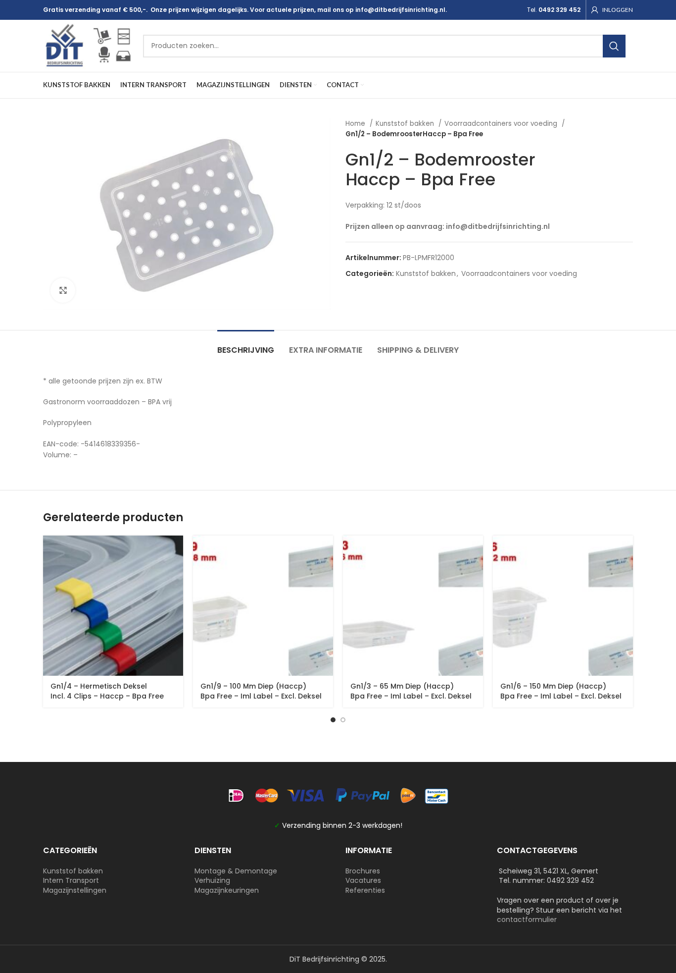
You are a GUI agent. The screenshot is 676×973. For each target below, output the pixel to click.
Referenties (365, 890)
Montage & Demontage (235, 871)
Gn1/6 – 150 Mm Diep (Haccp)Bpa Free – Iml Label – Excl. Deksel (561, 691)
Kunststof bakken (406, 123)
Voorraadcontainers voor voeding (501, 123)
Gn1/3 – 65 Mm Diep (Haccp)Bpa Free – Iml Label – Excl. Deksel (411, 691)
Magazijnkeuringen (226, 890)
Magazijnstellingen (74, 890)
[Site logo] (88, 45)
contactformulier (527, 919)
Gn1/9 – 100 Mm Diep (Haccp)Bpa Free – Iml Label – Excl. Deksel (261, 691)
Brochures (362, 871)
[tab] (245, 345)
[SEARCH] (614, 46)
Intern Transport (71, 880)
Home (356, 123)
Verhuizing (212, 880)
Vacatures (363, 880)
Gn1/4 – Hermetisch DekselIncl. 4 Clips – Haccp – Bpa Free (107, 691)
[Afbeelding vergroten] (62, 290)
